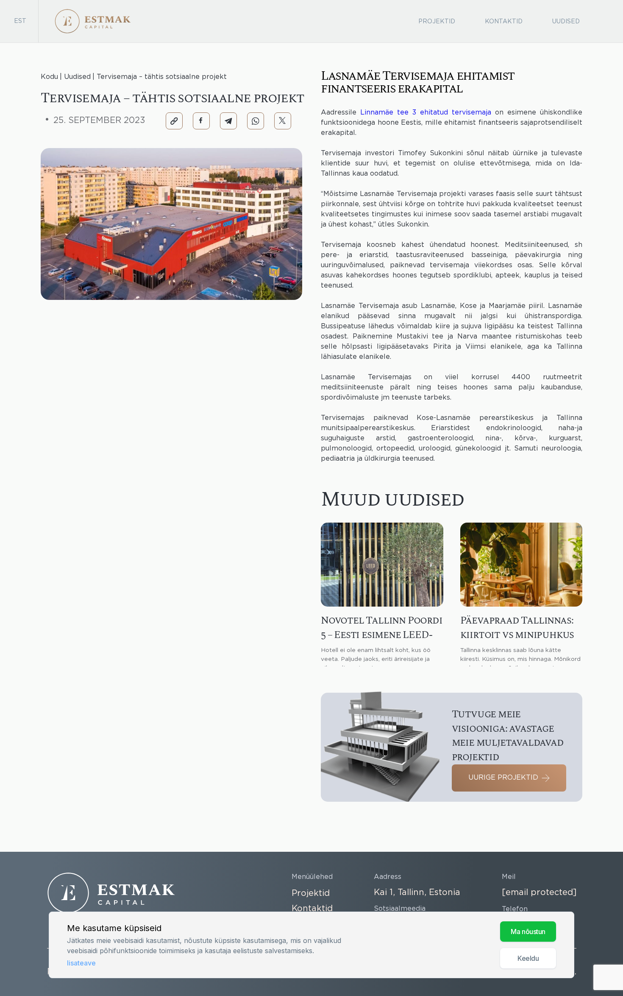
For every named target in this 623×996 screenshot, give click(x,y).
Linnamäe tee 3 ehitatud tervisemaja (425, 112)
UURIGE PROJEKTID (503, 778)
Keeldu (528, 958)
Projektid (436, 21)
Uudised (566, 21)
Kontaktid (504, 21)
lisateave (81, 963)
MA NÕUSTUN (528, 931)
